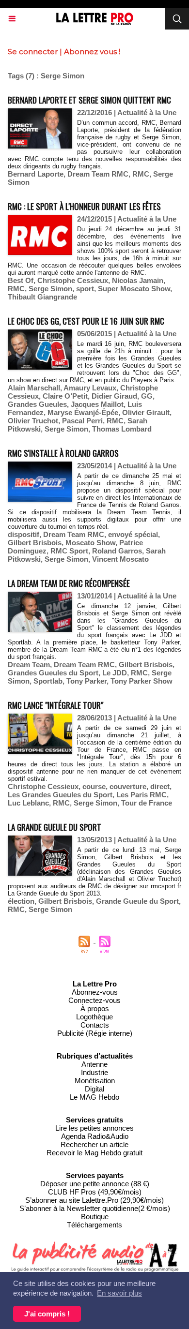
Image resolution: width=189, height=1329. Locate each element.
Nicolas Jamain (137, 280)
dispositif (23, 534)
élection (21, 901)
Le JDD (114, 673)
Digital (94, 1089)
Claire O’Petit (65, 396)
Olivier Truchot (33, 421)
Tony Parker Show (141, 681)
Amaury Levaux (89, 388)
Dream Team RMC (97, 174)
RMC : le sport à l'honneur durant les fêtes (84, 206)
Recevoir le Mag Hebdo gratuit (94, 1153)
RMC (140, 174)
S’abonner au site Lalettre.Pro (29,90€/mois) (94, 1200)
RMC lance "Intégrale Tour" (55, 705)
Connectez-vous (94, 1000)
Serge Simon (50, 288)
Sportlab (48, 681)
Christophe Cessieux (72, 280)
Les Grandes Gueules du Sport (60, 795)
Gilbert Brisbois (35, 542)
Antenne (94, 1064)
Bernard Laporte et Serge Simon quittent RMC (89, 100)
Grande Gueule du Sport (137, 901)
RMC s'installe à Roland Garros (63, 453)
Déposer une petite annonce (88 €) (94, 1184)
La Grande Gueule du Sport (54, 827)
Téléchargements (94, 1225)
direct (160, 786)
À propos (94, 1008)
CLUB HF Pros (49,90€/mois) (95, 1192)
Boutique (95, 1216)
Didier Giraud (114, 396)
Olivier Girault (146, 412)
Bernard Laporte (35, 174)
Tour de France (146, 803)
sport (85, 288)
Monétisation (95, 1080)
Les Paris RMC (141, 795)
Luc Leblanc (28, 803)
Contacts (94, 1025)
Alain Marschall (34, 388)
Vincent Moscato (120, 559)
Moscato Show (90, 542)
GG (147, 396)
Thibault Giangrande (42, 297)
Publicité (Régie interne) (94, 1033)
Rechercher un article (94, 1144)
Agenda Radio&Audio (94, 1136)
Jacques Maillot (97, 404)
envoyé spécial (133, 534)
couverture (128, 786)
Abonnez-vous (95, 992)
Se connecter (33, 51)
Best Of (20, 280)
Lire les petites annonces (94, 1128)
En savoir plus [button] (119, 1293)
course (94, 786)
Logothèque (94, 1017)
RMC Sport (69, 551)
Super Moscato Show (134, 288)
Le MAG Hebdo (94, 1097)
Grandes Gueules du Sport (53, 673)
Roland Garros (117, 551)
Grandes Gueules (37, 404)
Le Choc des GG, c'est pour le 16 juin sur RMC (86, 321)
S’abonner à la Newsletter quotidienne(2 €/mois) (94, 1208)
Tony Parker (86, 681)
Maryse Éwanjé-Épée (82, 412)
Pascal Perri (82, 421)
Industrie (94, 1072)
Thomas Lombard (122, 429)
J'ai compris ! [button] (47, 1314)
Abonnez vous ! (92, 51)
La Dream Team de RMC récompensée (69, 583)
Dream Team (29, 664)
